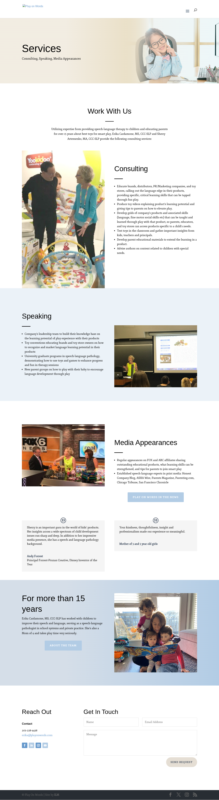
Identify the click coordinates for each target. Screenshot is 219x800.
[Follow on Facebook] (24, 745)
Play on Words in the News (156, 497)
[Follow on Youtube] (45, 745)
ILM (56, 795)
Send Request (182, 762)
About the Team (63, 645)
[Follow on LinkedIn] (31, 745)
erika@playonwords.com (37, 735)
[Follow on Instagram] (38, 745)
